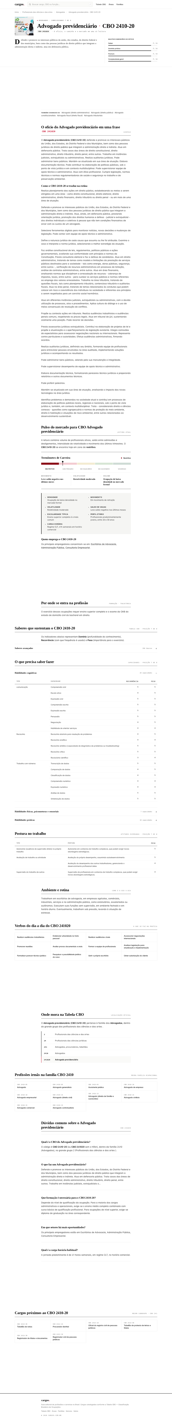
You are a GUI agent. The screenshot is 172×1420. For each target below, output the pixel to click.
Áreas (111, 4)
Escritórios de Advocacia (103, 544)
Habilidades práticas (83, 820)
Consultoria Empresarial (77, 547)
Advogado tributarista (93, 115)
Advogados (60, 12)
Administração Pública (52, 547)
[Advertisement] (86, 88)
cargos (19, 4)
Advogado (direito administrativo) (76, 112)
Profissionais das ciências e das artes (37, 12)
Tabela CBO (101, 4)
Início (17, 12)
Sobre (76, 1411)
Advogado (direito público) (102, 112)
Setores (69, 1411)
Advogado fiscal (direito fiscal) (70, 115)
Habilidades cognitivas (83, 673)
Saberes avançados (83, 648)
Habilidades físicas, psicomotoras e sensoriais (83, 811)
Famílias (119, 4)
